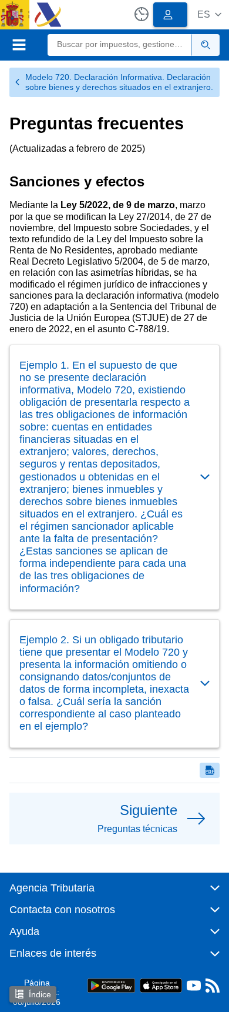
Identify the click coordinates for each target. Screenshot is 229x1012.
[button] (209, 14)
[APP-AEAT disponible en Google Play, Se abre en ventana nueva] (111, 985)
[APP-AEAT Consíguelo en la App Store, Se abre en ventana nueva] (161, 985)
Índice (40, 994)
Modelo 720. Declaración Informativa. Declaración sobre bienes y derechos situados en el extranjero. (119, 82)
